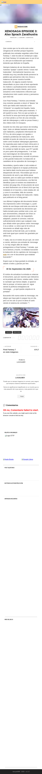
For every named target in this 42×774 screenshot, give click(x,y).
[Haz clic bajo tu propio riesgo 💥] (21, 490)
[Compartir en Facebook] (13, 42)
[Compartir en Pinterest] (18, 42)
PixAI (22, 396)
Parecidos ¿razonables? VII (21, 755)
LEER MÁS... (21, 536)
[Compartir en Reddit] (24, 42)
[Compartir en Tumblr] (21, 42)
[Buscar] (34, 2)
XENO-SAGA (17, 332)
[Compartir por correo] (27, 42)
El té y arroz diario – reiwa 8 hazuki (21, 646)
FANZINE (8, 332)
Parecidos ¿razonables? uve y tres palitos (21, 719)
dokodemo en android (21, 603)
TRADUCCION (21, 26)
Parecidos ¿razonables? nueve (21, 682)
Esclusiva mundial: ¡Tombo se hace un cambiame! (21, 564)
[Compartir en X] (16, 42)
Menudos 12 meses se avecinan (21, 525)
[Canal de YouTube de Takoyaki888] (29, 2)
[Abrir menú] (39, 2)
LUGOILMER (22, 37)
